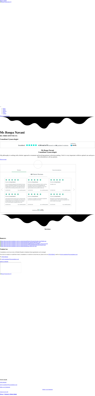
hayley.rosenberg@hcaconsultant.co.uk (68, 254)
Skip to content (3, 0)
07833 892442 (51, 254)
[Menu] (0, 106)
